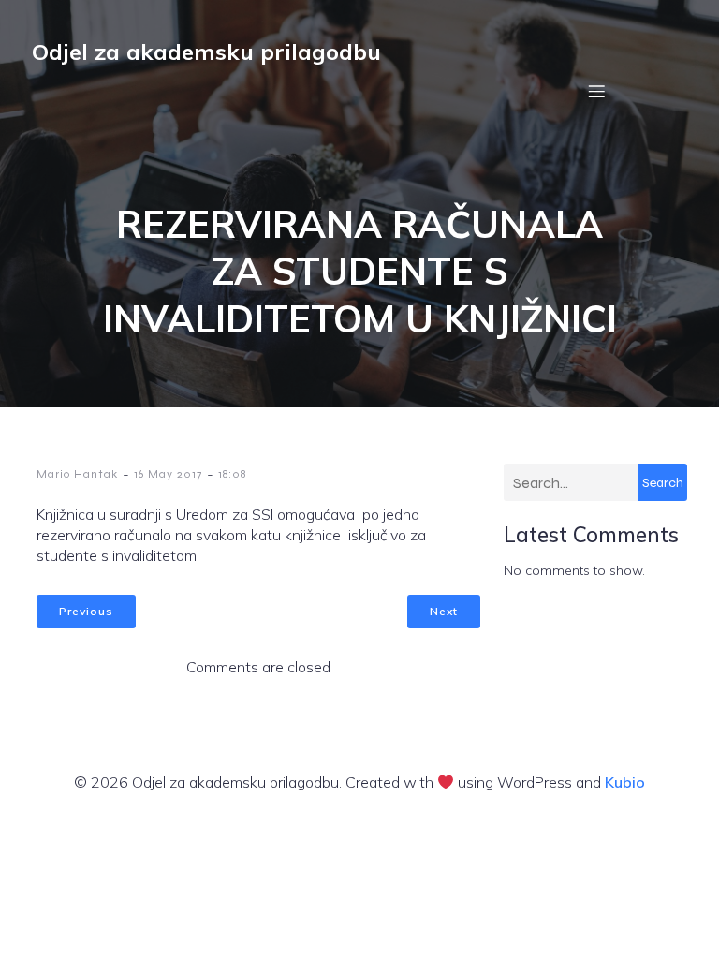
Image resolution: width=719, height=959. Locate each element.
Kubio (625, 782)
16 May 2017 (168, 473)
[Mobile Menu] (596, 91)
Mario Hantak (77, 473)
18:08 (232, 473)
